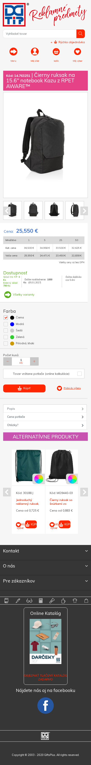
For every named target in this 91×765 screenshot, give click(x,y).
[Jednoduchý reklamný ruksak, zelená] (28, 466)
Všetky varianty (23, 294)
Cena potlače (16, 417)
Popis (11, 409)
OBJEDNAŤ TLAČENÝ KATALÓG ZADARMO (45, 677)
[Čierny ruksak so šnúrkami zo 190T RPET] (62, 466)
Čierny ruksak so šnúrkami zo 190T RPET (61, 503)
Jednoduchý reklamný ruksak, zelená (27, 503)
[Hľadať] (80, 33)
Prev (7, 211)
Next (84, 211)
